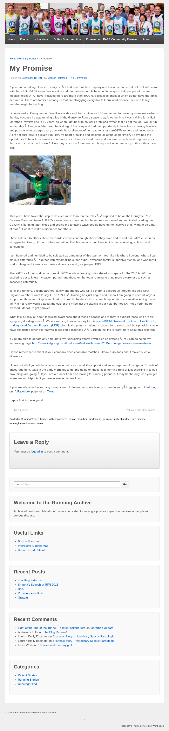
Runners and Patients (32, 550)
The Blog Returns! (30, 580)
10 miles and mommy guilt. (55, 645)
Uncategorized (27, 684)
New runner (21, 410)
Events (24, 39)
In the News (41, 39)
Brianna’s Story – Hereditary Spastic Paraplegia (83, 636)
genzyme (108, 419)
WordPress (158, 726)
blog (153, 387)
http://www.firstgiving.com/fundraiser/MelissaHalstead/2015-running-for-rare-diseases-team (91, 343)
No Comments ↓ (80, 78)
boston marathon (78, 419)
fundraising (95, 419)
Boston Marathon (29, 541)
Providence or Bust (30, 593)
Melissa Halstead (57, 78)
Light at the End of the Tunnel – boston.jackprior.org (52, 627)
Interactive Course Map (33, 545)
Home (11, 39)
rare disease (139, 419)
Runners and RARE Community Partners (112, 39)
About (146, 39)
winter (40, 423)
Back (21, 589)
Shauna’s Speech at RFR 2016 (38, 584)
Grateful (23, 597)
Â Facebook (22, 391)
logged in (37, 451)
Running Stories (27, 58)
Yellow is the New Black (140, 410)
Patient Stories (27, 675)
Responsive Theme (130, 726)
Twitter (51, 391)
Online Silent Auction (67, 39)
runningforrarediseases (22, 423)
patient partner (122, 419)
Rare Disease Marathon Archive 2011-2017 (34, 712)
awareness (61, 419)
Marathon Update (101, 627)
